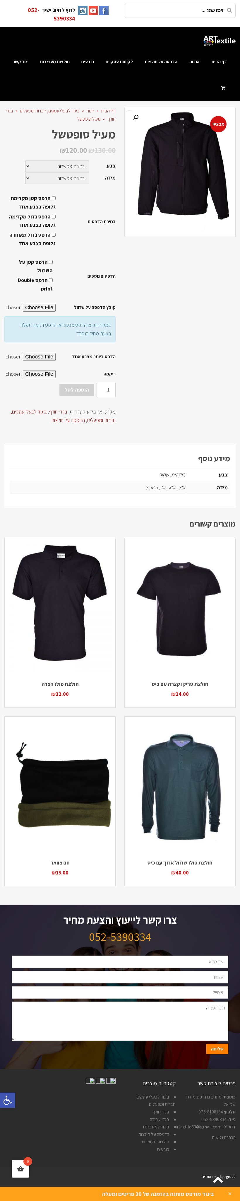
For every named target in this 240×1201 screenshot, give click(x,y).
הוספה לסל (77, 389)
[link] (7, 1100)
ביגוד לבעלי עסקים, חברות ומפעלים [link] (50, 111)
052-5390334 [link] (120, 936)
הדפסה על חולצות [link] (68, 420)
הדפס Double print (35, 284)
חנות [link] (90, 111)
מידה (110, 177)
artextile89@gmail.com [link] (198, 1127)
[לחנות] (224, 88)
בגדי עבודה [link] (159, 1119)
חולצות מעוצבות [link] (155, 1142)
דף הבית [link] (108, 111)
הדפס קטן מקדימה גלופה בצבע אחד (33, 202)
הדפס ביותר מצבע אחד (94, 356)
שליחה (217, 1049)
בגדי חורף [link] (58, 411)
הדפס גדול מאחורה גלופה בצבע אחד (32, 239)
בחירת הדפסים (102, 221)
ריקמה (110, 374)
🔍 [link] (136, 117)
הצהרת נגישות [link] (224, 1137)
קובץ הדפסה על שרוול (95, 307)
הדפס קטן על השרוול (36, 266)
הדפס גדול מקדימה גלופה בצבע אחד (32, 220)
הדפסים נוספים (102, 276)
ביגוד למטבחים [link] (156, 1127)
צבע (111, 165)
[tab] (225, 439)
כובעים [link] (163, 1149)
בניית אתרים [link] (210, 1176)
